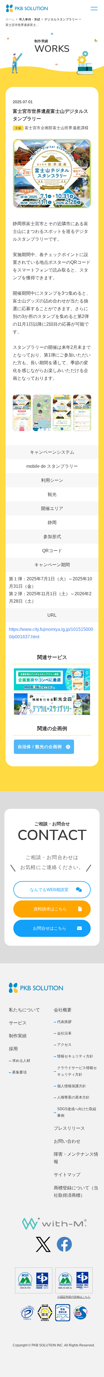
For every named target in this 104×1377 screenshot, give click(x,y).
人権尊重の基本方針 (73, 1097)
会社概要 (63, 1010)
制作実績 (18, 1035)
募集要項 (19, 1072)
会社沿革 (64, 1033)
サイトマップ (67, 1174)
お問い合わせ (67, 1141)
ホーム (10, 19)
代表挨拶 (64, 1022)
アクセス (64, 1045)
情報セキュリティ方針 (75, 1056)
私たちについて (24, 1010)
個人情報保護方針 (71, 1086)
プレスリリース (69, 1128)
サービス (18, 1022)
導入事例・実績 (29, 19)
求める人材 (21, 1061)
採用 (13, 1048)
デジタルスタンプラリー (61, 19)
